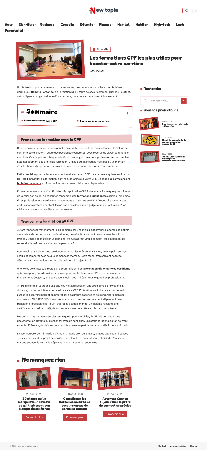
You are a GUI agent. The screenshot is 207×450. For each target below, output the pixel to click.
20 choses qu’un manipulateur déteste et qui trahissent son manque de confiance (34, 403)
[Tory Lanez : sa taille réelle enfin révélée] (149, 124)
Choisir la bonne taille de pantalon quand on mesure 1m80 (174, 141)
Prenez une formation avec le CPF (40, 120)
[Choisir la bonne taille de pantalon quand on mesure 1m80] (150, 140)
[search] (186, 10)
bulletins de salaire (29, 183)
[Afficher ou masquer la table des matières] (93, 112)
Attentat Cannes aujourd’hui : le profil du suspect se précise (115, 401)
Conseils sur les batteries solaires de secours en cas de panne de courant (74, 403)
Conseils (103, 49)
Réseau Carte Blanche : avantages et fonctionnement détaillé (173, 158)
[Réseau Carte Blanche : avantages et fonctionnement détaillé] (150, 157)
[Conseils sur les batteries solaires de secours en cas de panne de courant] (75, 378)
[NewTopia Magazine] (103, 11)
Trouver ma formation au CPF (94, 121)
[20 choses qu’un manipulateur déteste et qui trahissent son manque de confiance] (33, 378)
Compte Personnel (42, 91)
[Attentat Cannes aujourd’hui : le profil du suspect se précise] (114, 378)
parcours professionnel (99, 157)
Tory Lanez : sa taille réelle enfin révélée (175, 125)
